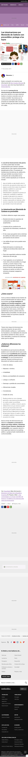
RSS (20, 642)
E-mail (21, 64)
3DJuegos (16, 697)
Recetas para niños (7, 664)
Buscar (26, 682)
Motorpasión (17, 717)
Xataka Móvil (4, 699)
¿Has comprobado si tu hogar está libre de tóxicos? (12, 496)
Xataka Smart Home (6, 703)
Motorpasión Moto (18, 719)
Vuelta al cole (6, 25)
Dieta (12, 25)
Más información (22, 755)
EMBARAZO (13, 5)
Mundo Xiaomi (5, 705)
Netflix (17, 25)
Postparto (4, 661)
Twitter (16, 64)
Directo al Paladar (5, 717)
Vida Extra (16, 699)
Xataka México (5, 739)
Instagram (17, 642)
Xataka (3, 697)
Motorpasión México (18, 746)
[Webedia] (24, 1)
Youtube (14, 642)
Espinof (16, 709)
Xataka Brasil (5, 742)
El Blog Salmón (17, 727)
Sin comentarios (7, 63)
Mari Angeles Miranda (16, 83)
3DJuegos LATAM (18, 739)
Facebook (13, 64)
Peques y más (17, 503)
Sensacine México (18, 742)
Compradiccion (5, 731)
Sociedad (16, 667)
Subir (22, 688)
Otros (9, 503)
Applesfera (4, 701)
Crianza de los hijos (19, 664)
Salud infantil (17, 655)
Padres (3, 671)
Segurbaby (4, 85)
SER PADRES (4, 5)
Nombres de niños (16, 636)
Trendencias (4, 727)
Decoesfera (4, 729)
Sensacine (16, 707)
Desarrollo (17, 661)
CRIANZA (20, 5)
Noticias (4, 655)
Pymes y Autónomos (18, 729)
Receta (22, 25)
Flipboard (18, 64)
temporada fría (5, 87)
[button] (10, 75)
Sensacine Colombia (18, 744)
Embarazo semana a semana (7, 667)
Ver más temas (6, 676)
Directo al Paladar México (7, 746)
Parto (15, 658)
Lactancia (4, 658)
